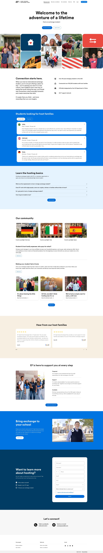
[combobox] (57, 472)
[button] (47, 27)
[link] (23, 2)
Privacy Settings (84, 551)
